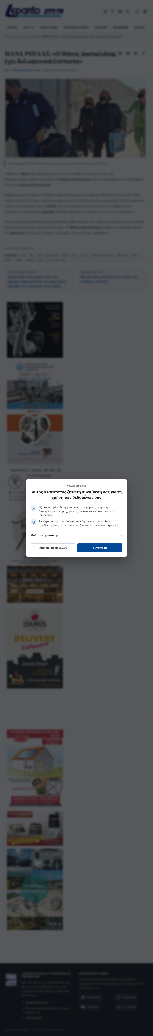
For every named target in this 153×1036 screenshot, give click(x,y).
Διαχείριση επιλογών (53, 547)
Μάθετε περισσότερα (45, 535)
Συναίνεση (100, 547)
